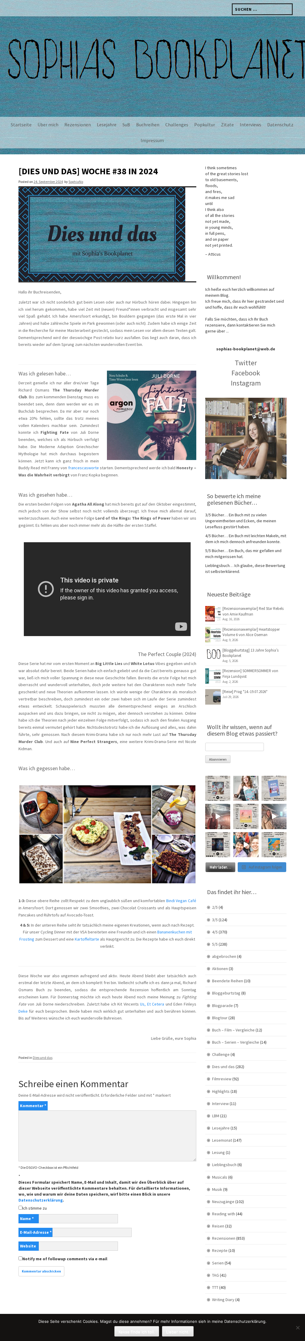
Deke (23, 1011)
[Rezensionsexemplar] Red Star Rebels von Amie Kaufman (253, 611)
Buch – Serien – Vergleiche (235, 1042)
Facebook (245, 372)
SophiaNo (76, 181)
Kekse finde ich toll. (137, 1331)
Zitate (227, 125)
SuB (126, 125)
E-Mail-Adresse (36, 1232)
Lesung (218, 1152)
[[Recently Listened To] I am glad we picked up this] (274, 844)
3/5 (215, 919)
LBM (215, 1115)
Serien (218, 1263)
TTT (215, 1287)
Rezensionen (77, 125)
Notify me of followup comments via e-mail (64, 1258)
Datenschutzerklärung (40, 1200)
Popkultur (204, 125)
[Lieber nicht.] (298, 1328)
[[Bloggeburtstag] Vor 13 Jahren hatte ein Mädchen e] (245, 788)
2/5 (215, 907)
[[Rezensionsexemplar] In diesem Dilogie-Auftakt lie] (217, 844)
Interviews (250, 125)
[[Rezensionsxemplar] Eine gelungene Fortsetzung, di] (245, 816)
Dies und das (42, 1057)
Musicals (219, 1177)
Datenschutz (280, 125)
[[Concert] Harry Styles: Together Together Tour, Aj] (217, 816)
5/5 (215, 944)
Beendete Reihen (227, 980)
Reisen (218, 1226)
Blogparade (222, 1005)
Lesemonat (222, 1140)
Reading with (223, 1213)
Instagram (246, 383)
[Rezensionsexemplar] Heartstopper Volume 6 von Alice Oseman (251, 632)
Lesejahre (106, 125)
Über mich (48, 125)
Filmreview (221, 1078)
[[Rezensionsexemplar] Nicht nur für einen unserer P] (217, 788)
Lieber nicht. (177, 1331)
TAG (215, 1275)
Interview (220, 1103)
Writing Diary (223, 1299)
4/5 (215, 932)
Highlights (221, 1091)
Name (27, 1218)
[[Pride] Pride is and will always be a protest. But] (245, 844)
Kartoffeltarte (87, 939)
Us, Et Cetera (152, 1004)
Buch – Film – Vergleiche (233, 1030)
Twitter (246, 362)
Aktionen (220, 968)
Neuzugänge (223, 1201)
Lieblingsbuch (224, 1164)
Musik (217, 1189)
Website (28, 1246)
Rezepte (220, 1250)
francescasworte (83, 467)
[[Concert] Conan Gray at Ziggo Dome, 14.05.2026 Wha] (274, 816)
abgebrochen (224, 956)
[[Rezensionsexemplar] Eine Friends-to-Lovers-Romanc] (274, 788)
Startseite (21, 125)
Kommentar (33, 1105)
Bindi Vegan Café (180, 900)
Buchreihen (147, 125)
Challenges (176, 125)
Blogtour (220, 1017)
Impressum (152, 140)
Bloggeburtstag (226, 993)
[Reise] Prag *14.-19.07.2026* (244, 691)
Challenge (221, 1054)
